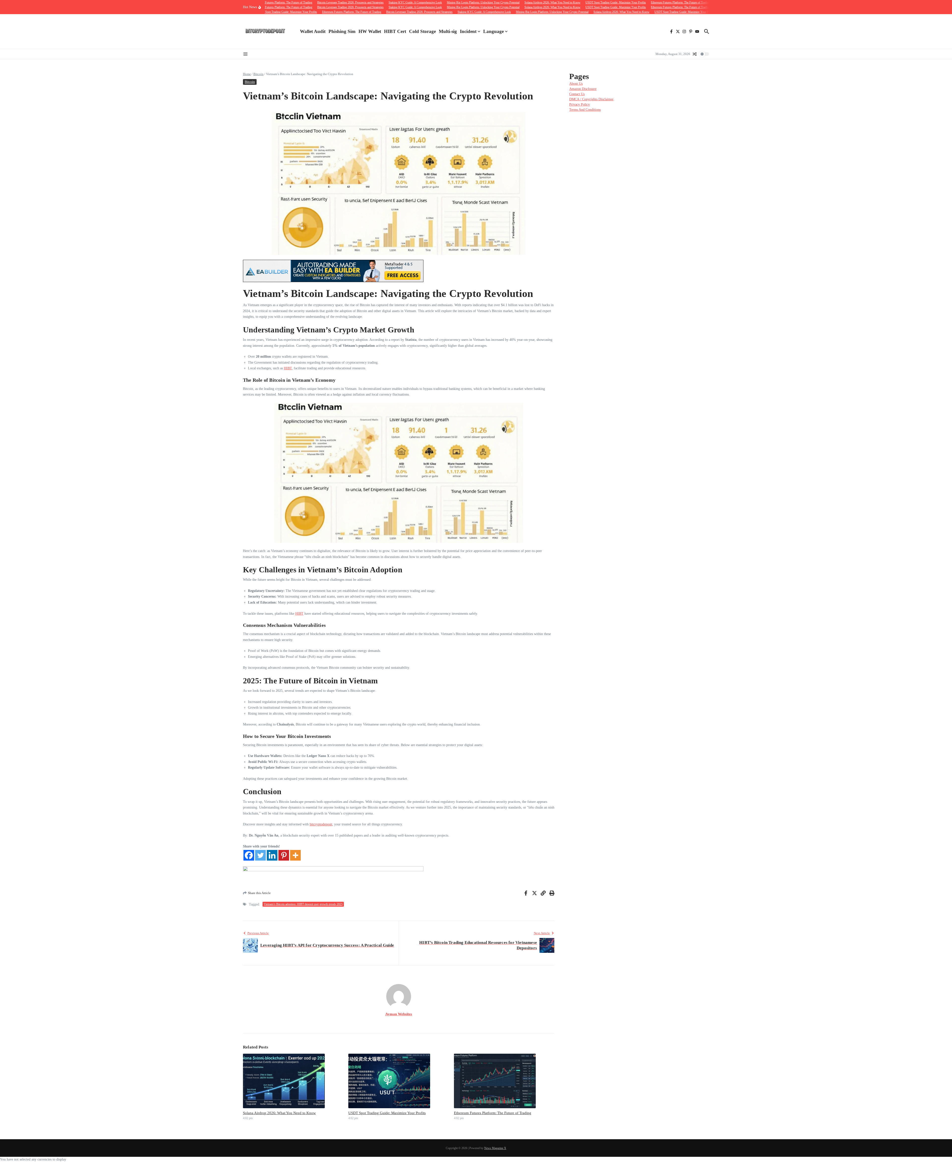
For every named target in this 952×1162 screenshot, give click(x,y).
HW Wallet (369, 31)
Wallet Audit (313, 31)
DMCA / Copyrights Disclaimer (591, 99)
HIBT (288, 368)
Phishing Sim (342, 31)
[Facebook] (248, 855)
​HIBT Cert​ (395, 31)
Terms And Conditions (585, 110)
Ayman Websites (398, 1014)
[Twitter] (260, 855)
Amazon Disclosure (582, 89)
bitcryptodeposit (321, 824)
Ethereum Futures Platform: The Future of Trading (492, 1113)
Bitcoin (258, 74)
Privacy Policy (579, 104)
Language (493, 31)
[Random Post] (695, 54)
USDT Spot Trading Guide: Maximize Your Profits (387, 1113)
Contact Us (577, 94)
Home (247, 74)
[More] (295, 855)
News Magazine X (495, 1148)
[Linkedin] (272, 855)
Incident (468, 31)
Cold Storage (422, 31)
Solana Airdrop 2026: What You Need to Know (279, 1113)
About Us (576, 84)
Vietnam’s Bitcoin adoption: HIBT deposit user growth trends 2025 (303, 904)
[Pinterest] (283, 855)
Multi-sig (448, 31)
